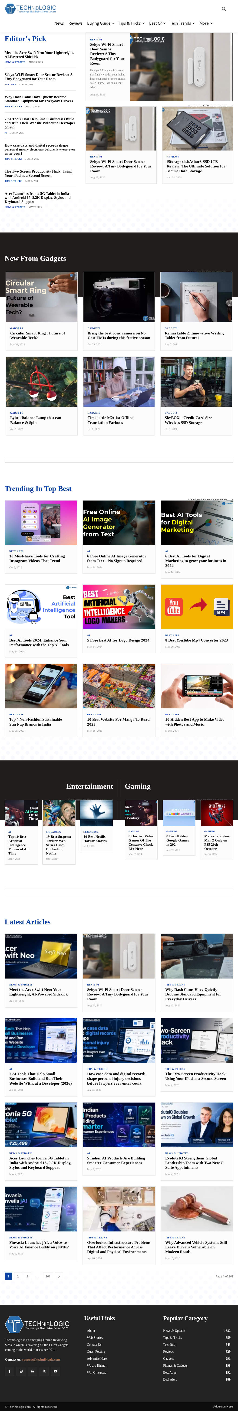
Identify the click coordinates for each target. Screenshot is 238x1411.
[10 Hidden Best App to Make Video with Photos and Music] (197, 686)
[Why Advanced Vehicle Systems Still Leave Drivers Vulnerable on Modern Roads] (197, 1209)
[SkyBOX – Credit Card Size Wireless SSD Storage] (196, 382)
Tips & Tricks (13, 106)
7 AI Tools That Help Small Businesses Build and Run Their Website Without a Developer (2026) (40, 123)
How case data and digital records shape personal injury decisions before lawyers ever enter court (40, 149)
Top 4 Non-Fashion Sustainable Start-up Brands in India (35, 721)
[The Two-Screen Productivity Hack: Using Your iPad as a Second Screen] (197, 1040)
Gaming (134, 832)
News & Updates (15, 62)
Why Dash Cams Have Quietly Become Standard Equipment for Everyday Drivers (39, 99)
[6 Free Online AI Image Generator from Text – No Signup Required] (119, 523)
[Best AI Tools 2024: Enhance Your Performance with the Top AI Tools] (41, 607)
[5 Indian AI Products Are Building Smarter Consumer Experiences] (119, 1125)
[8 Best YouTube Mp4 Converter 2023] (197, 607)
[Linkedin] (32, 1371)
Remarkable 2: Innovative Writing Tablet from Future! (195, 335)
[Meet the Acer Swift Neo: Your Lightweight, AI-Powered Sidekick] (41, 956)
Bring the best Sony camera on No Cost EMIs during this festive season (119, 335)
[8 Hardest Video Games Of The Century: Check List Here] (141, 813)
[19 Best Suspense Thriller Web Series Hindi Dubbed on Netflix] (59, 813)
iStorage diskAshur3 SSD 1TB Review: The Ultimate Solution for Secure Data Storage (196, 166)
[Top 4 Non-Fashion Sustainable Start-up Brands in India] (41, 686)
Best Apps (16, 551)
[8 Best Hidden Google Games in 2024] (179, 813)
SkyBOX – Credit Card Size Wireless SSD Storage (188, 420)
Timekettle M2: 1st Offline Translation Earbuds (110, 420)
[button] (224, 9)
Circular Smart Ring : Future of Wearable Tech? (37, 335)
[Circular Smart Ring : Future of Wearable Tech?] (41, 297)
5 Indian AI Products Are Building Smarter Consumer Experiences (116, 1160)
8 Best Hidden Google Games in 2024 (177, 840)
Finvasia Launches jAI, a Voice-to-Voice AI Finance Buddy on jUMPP (39, 1244)
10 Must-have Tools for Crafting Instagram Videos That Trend (37, 558)
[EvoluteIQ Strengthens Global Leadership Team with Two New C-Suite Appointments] (197, 1125)
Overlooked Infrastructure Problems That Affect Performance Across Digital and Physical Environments (119, 1247)
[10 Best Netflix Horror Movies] (96, 813)
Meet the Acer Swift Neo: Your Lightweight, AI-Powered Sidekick (38, 991)
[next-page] (59, 1276)
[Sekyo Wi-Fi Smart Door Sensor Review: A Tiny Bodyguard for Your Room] (181, 67)
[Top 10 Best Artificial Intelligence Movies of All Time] (21, 813)
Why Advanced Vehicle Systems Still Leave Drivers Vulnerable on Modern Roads (196, 1247)
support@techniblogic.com (41, 1359)
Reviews (10, 84)
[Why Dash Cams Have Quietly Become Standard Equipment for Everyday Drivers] (197, 956)
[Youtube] (55, 1371)
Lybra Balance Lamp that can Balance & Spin (35, 420)
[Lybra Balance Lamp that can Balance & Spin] (41, 382)
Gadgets (16, 328)
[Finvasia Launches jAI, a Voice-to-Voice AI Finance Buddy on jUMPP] (41, 1209)
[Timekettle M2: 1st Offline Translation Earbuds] (119, 382)
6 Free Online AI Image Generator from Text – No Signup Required (116, 558)
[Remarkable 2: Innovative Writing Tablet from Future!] (196, 297)
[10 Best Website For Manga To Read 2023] (119, 686)
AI (6, 132)
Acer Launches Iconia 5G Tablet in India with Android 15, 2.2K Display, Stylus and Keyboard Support (38, 198)
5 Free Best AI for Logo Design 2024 (118, 640)
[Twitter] (44, 1371)
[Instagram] (21, 1371)
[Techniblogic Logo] (30, 8)
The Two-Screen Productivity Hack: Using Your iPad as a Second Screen (38, 173)
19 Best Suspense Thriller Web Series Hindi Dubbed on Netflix (59, 845)
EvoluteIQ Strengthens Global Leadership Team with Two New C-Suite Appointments (195, 1163)
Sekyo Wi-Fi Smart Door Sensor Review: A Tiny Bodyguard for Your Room (39, 77)
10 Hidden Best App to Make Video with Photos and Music (195, 721)
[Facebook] (9, 1371)
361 (48, 1276)
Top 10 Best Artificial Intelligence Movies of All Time (18, 845)
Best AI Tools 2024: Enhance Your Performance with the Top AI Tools (39, 642)
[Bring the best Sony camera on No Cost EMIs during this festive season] (119, 297)
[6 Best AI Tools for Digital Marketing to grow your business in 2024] (197, 523)
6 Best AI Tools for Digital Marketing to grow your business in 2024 (195, 561)
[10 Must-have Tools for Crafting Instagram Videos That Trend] (41, 523)
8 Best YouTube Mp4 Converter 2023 (196, 640)
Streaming (53, 832)
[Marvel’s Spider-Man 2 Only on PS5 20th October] (217, 813)
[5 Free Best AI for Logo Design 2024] (119, 607)
